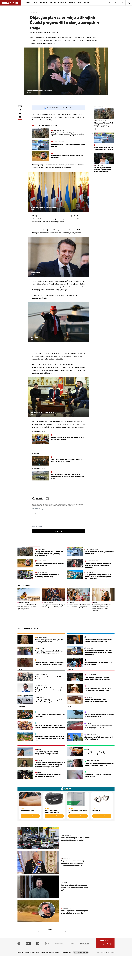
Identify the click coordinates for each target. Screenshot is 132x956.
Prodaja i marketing (30, 952)
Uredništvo (20, 952)
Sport (36, 2)
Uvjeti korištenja (40, 952)
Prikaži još (51, 929)
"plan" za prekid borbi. (64, 167)
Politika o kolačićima (66, 952)
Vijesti (28, 2)
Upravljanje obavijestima (82, 952)
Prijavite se (58, 531)
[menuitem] (129, 3)
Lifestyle (53, 2)
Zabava (86, 2)
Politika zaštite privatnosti (52, 952)
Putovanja (62, 2)
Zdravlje (72, 2)
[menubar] (129, 2)
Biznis (79, 2)
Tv (92, 2)
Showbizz (43, 2)
